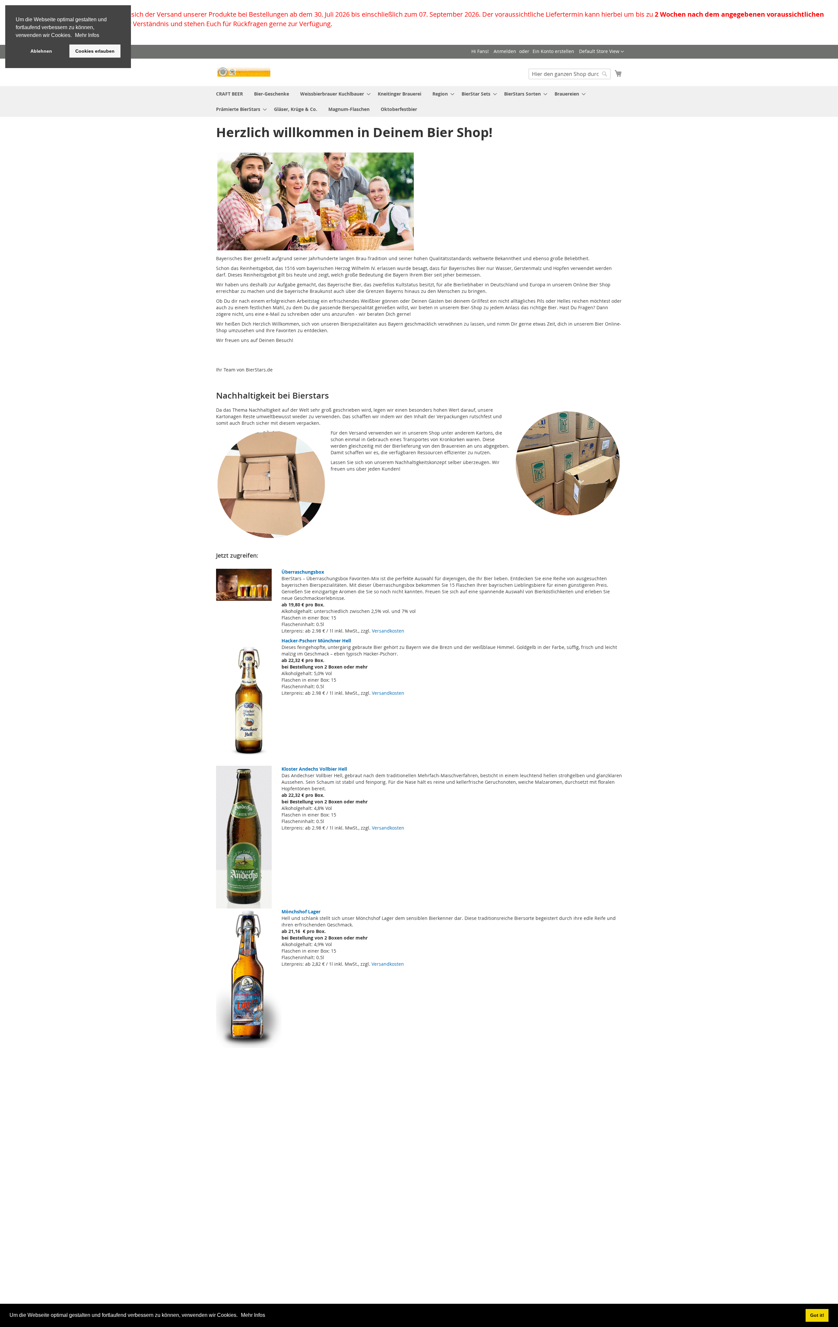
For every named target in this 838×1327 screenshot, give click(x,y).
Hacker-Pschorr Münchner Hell (316, 640)
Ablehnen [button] (41, 51)
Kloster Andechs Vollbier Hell (314, 769)
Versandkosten (388, 631)
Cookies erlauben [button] (95, 51)
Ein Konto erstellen (553, 51)
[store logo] (244, 72)
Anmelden (505, 51)
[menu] (419, 101)
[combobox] (569, 74)
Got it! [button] (817, 1315)
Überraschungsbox (303, 572)
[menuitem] (229, 93)
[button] (240, 1316)
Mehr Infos (253, 1315)
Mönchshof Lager (301, 911)
